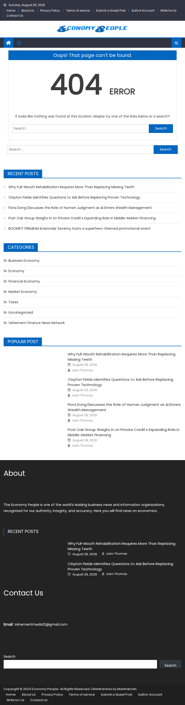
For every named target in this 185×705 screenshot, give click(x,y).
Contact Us (15, 16)
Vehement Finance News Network (36, 322)
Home (11, 10)
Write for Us (168, 10)
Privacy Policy (50, 10)
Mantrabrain (127, 689)
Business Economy (24, 260)
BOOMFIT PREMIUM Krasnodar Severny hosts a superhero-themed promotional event (79, 228)
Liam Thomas (82, 370)
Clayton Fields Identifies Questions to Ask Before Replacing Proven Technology (74, 197)
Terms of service (78, 10)
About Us (27, 10)
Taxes (13, 302)
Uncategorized (20, 312)
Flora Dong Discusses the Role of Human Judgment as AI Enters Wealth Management (80, 207)
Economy (16, 271)
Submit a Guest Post (111, 10)
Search (9, 656)
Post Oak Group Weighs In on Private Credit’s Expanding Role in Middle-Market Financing (82, 218)
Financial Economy (24, 281)
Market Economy (22, 291)
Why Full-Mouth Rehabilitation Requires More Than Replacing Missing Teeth (71, 187)
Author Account (143, 10)
